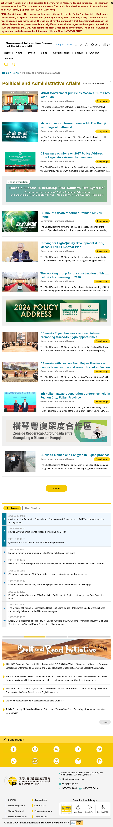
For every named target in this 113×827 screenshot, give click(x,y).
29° (97, 45)
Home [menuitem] (7, 53)
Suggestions (40, 800)
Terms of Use (41, 816)
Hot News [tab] (12, 508)
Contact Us (40, 805)
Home (5, 73)
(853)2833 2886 (69, 788)
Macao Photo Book (17, 816)
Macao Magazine (16, 805)
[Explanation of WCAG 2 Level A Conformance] (76, 822)
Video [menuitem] (44, 53)
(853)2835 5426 (90, 788)
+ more (105, 722)
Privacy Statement (43, 811)
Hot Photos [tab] (32, 508)
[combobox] (96, 83)
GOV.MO (12, 800)
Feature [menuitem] (79, 53)
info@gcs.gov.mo (70, 784)
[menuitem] (19, 53)
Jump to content (64, 44)
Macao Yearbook (16, 811)
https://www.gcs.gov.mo (73, 779)
